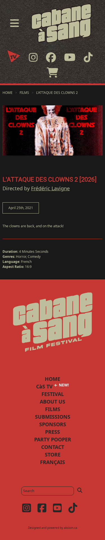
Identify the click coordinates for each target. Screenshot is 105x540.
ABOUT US (52, 401)
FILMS (52, 409)
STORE (52, 454)
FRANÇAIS (52, 462)
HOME (52, 379)
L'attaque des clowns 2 (57, 92)
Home (8, 92)
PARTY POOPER (52, 439)
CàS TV (52, 386)
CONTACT (52, 447)
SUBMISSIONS (52, 416)
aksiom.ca (70, 528)
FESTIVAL (52, 394)
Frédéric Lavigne (50, 188)
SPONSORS (52, 424)
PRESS (52, 431)
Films (24, 92)
